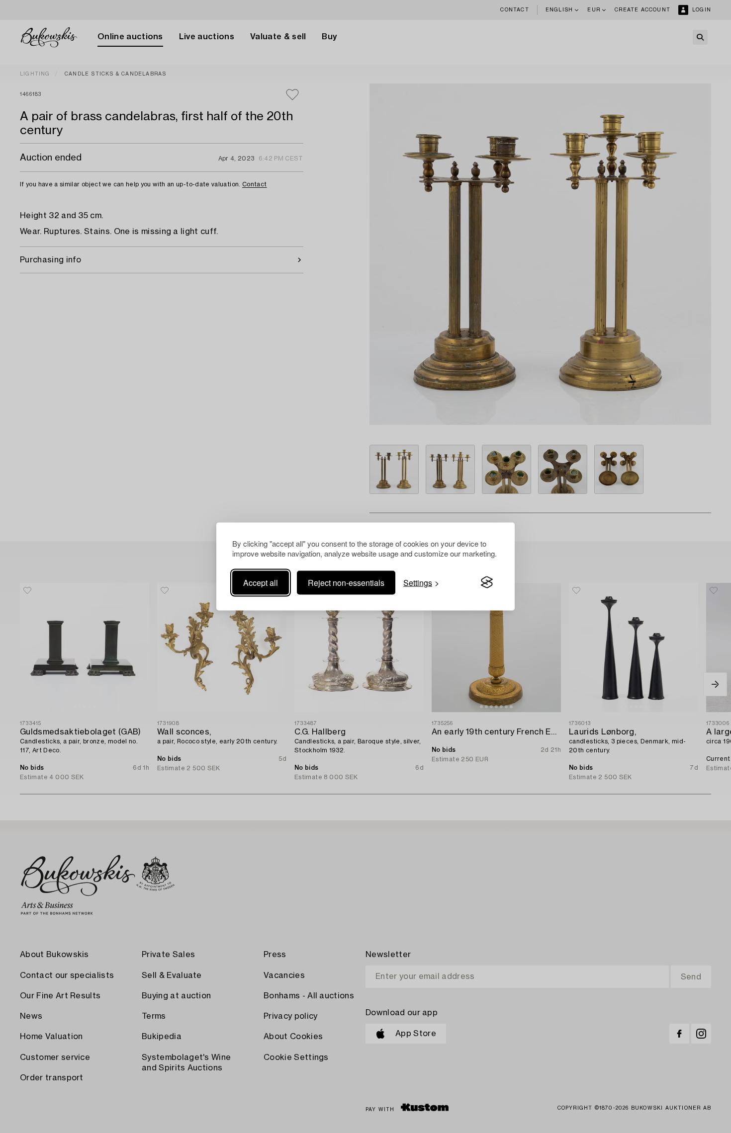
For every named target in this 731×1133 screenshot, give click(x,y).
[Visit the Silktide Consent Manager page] (487, 582)
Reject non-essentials (346, 582)
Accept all (260, 582)
